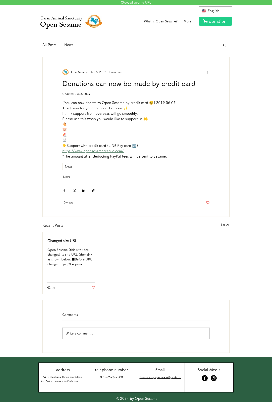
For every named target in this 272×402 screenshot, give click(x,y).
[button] (224, 44)
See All (225, 224)
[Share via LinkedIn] (84, 190)
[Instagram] (214, 378)
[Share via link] (93, 190)
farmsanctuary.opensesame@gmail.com (160, 377)
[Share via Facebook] (64, 190)
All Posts (49, 44)
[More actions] (207, 72)
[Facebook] (205, 378)
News (68, 44)
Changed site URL (62, 240)
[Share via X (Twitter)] (74, 190)
